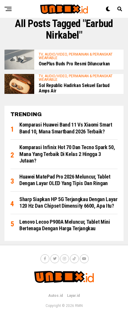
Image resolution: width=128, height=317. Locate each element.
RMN (79, 306)
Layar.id (73, 296)
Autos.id (55, 296)
